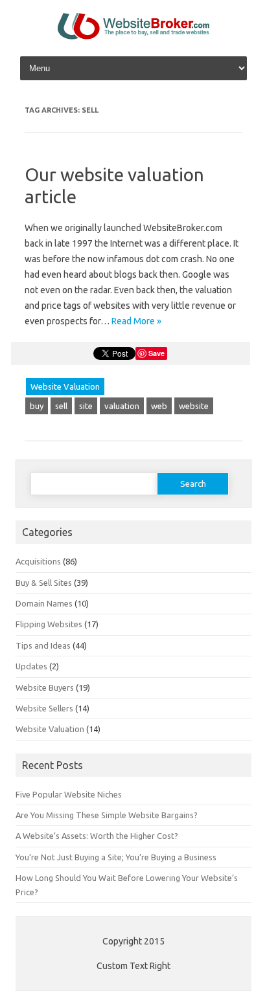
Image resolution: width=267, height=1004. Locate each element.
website (194, 405)
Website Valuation (65, 386)
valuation (121, 405)
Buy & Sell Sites (44, 582)
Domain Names (44, 603)
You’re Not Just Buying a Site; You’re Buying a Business (116, 857)
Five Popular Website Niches (69, 794)
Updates (31, 666)
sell (61, 405)
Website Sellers (44, 708)
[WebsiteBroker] (133, 36)
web (159, 405)
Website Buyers (45, 687)
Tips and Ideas (43, 645)
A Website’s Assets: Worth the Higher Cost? (97, 835)
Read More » (136, 321)
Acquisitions (38, 561)
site (86, 405)
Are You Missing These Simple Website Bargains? (107, 815)
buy (36, 405)
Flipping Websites (49, 624)
